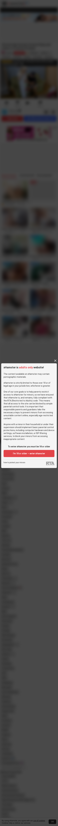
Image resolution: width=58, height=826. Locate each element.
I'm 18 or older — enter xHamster (29, 453)
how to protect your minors (14, 463)
